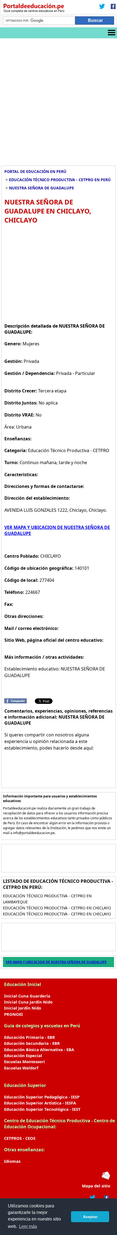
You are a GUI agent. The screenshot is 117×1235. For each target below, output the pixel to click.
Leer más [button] (28, 1226)
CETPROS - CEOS (19, 1138)
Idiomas (12, 1161)
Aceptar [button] (90, 1216)
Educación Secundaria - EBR (32, 1043)
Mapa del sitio (96, 1185)
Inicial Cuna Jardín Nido (28, 1002)
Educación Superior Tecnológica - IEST (42, 1109)
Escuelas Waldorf (21, 1068)
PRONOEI (13, 1014)
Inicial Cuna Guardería (27, 996)
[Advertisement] (58, 100)
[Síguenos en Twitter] (102, 7)
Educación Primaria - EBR (29, 1037)
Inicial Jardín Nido (22, 1008)
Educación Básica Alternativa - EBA (39, 1049)
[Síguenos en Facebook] (111, 7)
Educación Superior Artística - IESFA (40, 1103)
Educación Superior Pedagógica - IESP (41, 1097)
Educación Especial (23, 1055)
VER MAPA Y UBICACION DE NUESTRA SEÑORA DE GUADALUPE (56, 962)
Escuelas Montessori (24, 1061)
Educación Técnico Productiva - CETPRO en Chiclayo (57, 907)
